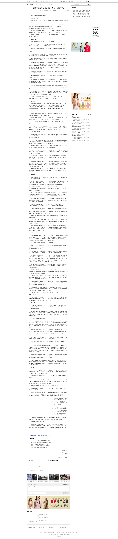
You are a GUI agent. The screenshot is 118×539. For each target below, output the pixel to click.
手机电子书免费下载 (33, 521)
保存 (59, 457)
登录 (37, 470)
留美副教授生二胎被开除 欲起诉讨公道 (39, 447)
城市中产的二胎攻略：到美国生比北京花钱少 (40, 445)
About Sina (46, 532)
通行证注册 (72, 532)
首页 (27, 1)
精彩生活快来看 (43, 520)
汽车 (75, 1)
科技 (41, 1)
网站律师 (62, 532)
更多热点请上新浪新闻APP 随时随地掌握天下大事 (40, 435)
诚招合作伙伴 (51, 527)
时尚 (58, 1)
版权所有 (60, 536)
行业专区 (89, 114)
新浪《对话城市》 (42, 527)
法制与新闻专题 (47, 4)
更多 (80, 1)
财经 (38, 1)
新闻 (30, 1)
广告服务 (50, 532)
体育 (33, 1)
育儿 (61, 1)
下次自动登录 (50, 493)
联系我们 (54, 532)
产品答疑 (76, 532)
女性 (72, 1)
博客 (50, 1)
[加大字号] (68, 10)
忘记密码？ (59, 493)
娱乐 (36, 1)
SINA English (67, 532)
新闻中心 (37, 4)
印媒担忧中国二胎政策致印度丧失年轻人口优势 (41, 442)
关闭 (98, 37)
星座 (66, 1)
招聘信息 (58, 532)
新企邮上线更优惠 (63, 527)
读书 (52, 1)
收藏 (69, 1)
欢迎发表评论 (64, 450)
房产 (78, 1)
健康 (64, 1)
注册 (86, 1)
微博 (47, 1)
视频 (44, 1)
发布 (66, 493)
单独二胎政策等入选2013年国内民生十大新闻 (40, 440)
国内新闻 (41, 4)
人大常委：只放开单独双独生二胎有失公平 (40, 444)
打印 (63, 457)
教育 (55, 1)
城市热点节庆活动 (31, 527)
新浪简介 (41, 532)
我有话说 (55, 10)
